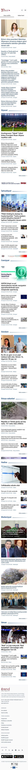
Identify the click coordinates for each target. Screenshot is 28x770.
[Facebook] (5, 750)
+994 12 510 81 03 (5, 701)
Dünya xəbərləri (8, 398)
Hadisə (4, 462)
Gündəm (5, 332)
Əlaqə (2, 723)
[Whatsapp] (2, 750)
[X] (9, 750)
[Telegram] (15, 750)
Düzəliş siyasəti (4, 727)
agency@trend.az (5, 703)
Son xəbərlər (4, 710)
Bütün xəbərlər (22, 175)
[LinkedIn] (19, 750)
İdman (4, 622)
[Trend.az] (5, 10)
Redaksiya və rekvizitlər (6, 720)
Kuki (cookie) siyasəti (6, 742)
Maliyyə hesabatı (5, 729)
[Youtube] (12, 750)
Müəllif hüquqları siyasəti (7, 740)
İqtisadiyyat (6, 191)
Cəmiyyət (5, 260)
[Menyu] (25, 10)
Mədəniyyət (6, 517)
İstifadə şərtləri (4, 735)
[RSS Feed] (22, 750)
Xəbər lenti (21, 15)
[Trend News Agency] (5, 689)
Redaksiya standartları (6, 725)
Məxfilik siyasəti (4, 737)
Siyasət (4, 110)
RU (16, 767)
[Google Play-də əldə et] (19, 756)
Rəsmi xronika (4, 712)
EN (11, 767)
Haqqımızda (4, 718)
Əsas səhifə (7, 15)
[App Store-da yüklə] (7, 756)
